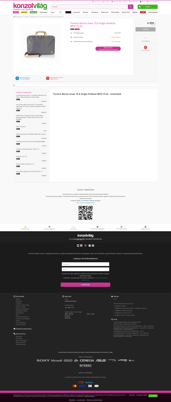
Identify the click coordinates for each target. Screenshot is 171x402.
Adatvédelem (20, 313)
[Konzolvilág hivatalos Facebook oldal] (90, 245)
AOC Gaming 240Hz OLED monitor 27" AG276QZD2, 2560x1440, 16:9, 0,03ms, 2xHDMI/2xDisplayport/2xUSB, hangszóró (31, 106)
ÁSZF (17, 315)
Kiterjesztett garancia (22, 317)
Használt (33, 12)
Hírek (156, 1)
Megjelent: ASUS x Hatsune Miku (124, 315)
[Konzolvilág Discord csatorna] (78, 245)
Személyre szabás (141, 395)
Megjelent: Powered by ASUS (122, 310)
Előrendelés (115, 12)
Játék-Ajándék (153, 12)
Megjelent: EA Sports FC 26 (122, 313)
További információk (89, 396)
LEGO (143, 12)
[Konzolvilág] (85, 235)
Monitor (85, 12)
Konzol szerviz (21, 334)
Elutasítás (132, 395)
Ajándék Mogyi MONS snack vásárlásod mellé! (127, 322)
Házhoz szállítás (20, 307)
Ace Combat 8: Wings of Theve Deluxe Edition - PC (29, 171)
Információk (124, 1)
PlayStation (43, 12)
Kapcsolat (19, 301)
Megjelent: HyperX (119, 306)
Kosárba (145, 29)
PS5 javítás (19, 336)
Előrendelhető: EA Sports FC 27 (123, 303)
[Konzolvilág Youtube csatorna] (81, 245)
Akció (16, 12)
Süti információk (81, 400)
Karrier (144, 1)
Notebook (94, 12)
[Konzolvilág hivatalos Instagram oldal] (93, 245)
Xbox (52, 12)
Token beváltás (135, 1)
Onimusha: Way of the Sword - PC (25, 164)
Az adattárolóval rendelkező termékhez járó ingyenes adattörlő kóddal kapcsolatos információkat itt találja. (85, 352)
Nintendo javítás (21, 344)
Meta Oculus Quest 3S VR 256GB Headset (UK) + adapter (31, 134)
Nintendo (77, 12)
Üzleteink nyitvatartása (24, 329)
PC (60, 12)
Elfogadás (153, 396)
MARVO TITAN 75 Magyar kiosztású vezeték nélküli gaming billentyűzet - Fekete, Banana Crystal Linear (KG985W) (29, 117)
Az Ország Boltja (21, 322)
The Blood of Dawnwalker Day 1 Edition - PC (27, 149)
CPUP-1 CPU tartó (21, 126)
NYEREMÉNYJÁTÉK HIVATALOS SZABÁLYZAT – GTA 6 (128, 331)
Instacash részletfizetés (23, 319)
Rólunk (18, 299)
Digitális (135, 12)
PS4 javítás (19, 338)
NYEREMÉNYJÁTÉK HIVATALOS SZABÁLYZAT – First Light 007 (131, 333)
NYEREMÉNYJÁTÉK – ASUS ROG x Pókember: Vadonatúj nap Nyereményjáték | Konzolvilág (131, 335)
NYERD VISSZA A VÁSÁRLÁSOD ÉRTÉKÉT (125, 324)
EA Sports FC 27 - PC (21, 156)
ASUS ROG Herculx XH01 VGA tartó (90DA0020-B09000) (30, 141)
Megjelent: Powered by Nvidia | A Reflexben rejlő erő (130, 308)
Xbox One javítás (21, 342)
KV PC (68, 12)
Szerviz (150, 1)
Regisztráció (107, 1)
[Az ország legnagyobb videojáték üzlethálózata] (30, 6)
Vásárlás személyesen (22, 309)
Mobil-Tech (125, 12)
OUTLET (24, 12)
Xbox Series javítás (21, 340)
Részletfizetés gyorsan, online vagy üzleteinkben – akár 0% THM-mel (133, 326)
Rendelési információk (22, 305)
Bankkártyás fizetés (21, 311)
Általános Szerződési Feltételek (94, 400)
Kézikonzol (104, 12)
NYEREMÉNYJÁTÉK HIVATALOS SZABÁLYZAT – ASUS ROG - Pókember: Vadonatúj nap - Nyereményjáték (133, 328)
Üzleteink (115, 1)
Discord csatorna (21, 324)
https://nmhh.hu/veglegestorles (85, 203)
